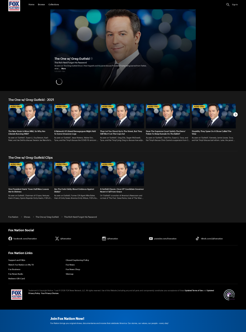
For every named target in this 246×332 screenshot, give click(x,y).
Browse (41, 5)
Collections (53, 5)
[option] (31, 124)
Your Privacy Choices (49, 293)
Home (31, 5)
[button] (228, 5)
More (63, 69)
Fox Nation (13, 217)
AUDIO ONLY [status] (16, 106)
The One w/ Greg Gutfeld (72, 58)
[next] (235, 114)
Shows (27, 217)
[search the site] (228, 5)
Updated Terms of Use (194, 291)
